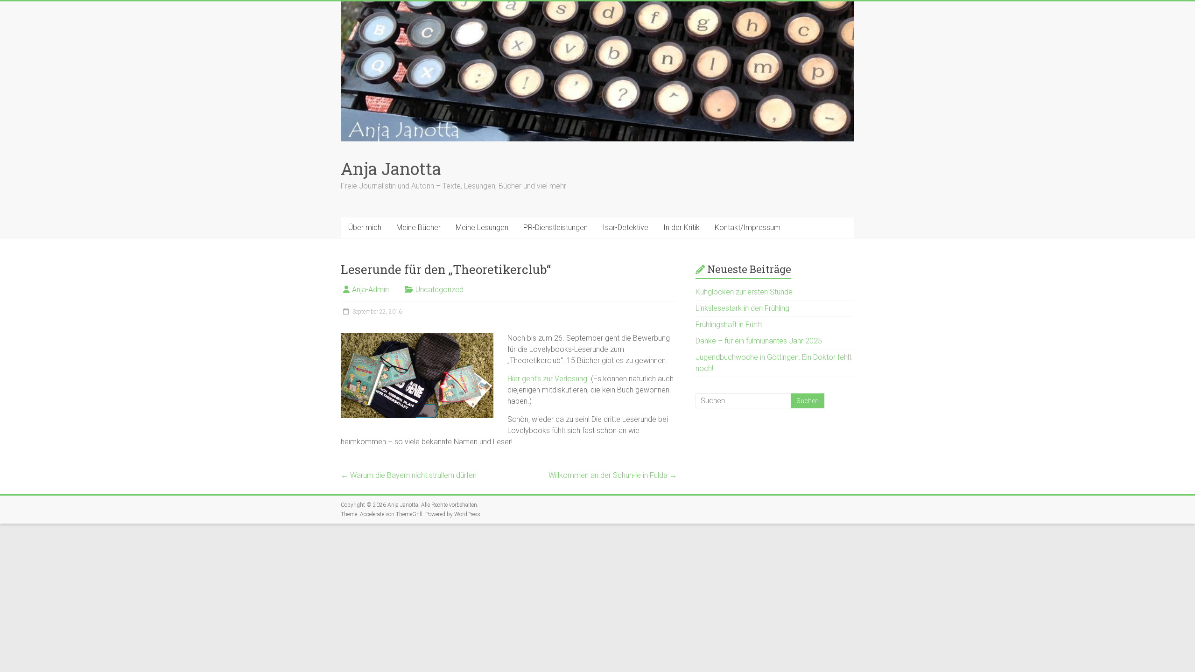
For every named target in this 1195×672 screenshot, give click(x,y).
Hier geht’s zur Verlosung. (548, 378)
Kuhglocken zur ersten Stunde (744, 291)
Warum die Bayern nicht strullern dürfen (409, 475)
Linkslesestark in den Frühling (742, 308)
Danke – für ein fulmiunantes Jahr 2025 (759, 340)
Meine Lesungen (482, 227)
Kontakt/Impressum (747, 227)
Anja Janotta (391, 168)
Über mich (364, 227)
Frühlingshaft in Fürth (729, 324)
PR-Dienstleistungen (555, 227)
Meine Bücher (418, 227)
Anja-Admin (370, 289)
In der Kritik (681, 227)
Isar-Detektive (625, 227)
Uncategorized (439, 289)
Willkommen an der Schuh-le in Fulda (612, 475)
